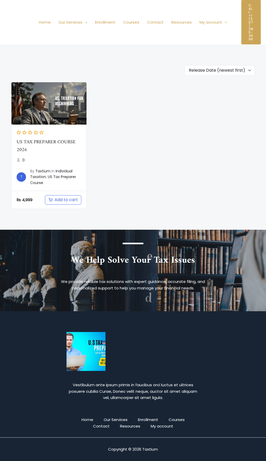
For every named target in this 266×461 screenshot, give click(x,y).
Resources (181, 22)
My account (211, 22)
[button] (84, 22)
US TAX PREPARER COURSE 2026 (46, 146)
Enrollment (105, 22)
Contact (155, 22)
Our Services (70, 22)
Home (45, 22)
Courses (131, 22)
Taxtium (42, 171)
